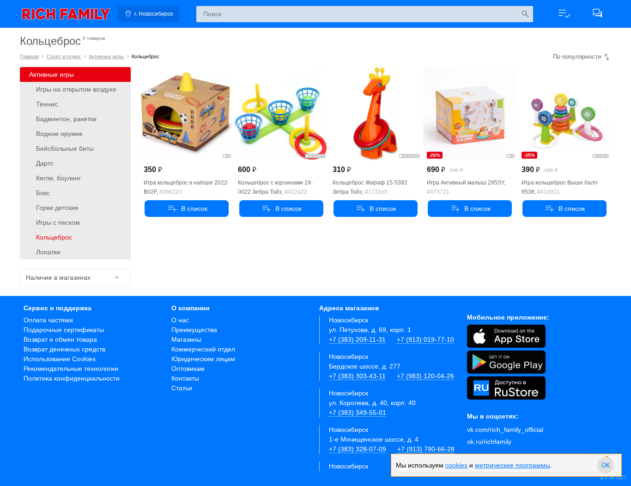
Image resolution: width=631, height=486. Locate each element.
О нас (180, 320)
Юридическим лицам (203, 359)
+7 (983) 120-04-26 (425, 376)
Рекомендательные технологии (71, 368)
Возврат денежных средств (64, 349)
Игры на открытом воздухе (76, 89)
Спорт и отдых (64, 56)
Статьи (181, 388)
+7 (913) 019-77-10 (425, 339)
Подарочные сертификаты (64, 329)
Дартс (45, 163)
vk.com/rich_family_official (505, 429)
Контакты (185, 378)
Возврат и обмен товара (60, 339)
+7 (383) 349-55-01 (357, 412)
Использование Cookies (60, 359)
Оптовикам (188, 368)
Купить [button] (187, 208)
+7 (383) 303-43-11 (357, 376)
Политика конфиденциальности (72, 378)
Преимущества (194, 329)
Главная (29, 56)
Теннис (47, 104)
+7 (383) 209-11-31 (357, 339)
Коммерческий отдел (203, 349)
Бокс (43, 193)
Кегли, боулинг (58, 178)
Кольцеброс (54, 237)
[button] (564, 14)
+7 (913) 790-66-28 (426, 449)
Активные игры (106, 56)
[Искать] (525, 14)
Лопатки (48, 252)
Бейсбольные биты (65, 148)
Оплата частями (48, 320)
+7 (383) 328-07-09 (357, 449)
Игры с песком (58, 222)
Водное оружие (59, 133)
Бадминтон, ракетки (66, 119)
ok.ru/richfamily (489, 441)
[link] (66, 14)
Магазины (186, 339)
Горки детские (57, 207)
